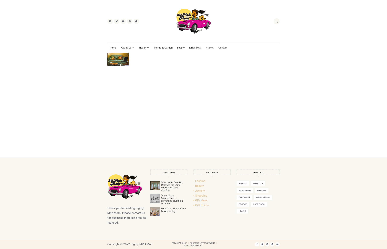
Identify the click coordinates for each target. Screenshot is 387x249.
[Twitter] (116, 21)
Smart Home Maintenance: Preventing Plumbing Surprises (172, 199)
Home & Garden (163, 47)
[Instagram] (129, 21)
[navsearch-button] (277, 21)
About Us (126, 47)
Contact (222, 47)
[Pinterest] (136, 21)
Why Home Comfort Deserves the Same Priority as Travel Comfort (171, 186)
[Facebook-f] (257, 244)
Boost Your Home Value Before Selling (173, 210)
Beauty (181, 47)
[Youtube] (123, 21)
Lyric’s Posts (195, 47)
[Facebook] (110, 21)
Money (210, 47)
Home (113, 47)
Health (142, 47)
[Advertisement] (193, 113)
